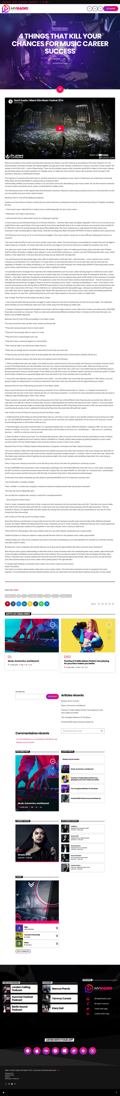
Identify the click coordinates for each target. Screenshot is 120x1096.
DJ (9, 657)
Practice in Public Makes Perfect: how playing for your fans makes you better (86, 662)
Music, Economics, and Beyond (23, 661)
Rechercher (20, 692)
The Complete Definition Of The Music (76, 717)
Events (67, 657)
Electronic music (60, 29)
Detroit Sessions (76, 846)
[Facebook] (50, 2)
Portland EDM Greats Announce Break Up (77, 722)
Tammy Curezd (61, 998)
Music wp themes (35, 596)
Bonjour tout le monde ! (70, 701)
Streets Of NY (24, 854)
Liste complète (23, 951)
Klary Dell (57, 1008)
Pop (20, 851)
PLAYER (111, 8)
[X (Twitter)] (40, 2)
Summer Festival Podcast (22, 998)
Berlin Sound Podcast (19, 1008)
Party (47, 596)
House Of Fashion (76, 855)
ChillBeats (74, 826)
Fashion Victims (76, 865)
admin (16, 590)
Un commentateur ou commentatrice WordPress (35, 739)
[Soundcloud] (43, 2)
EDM (24, 596)
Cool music (10, 596)
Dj (19, 596)
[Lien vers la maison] (15, 9)
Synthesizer (66, 596)
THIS (58, 1070)
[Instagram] (46, 2)
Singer (55, 596)
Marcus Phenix (61, 988)
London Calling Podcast (21, 988)
